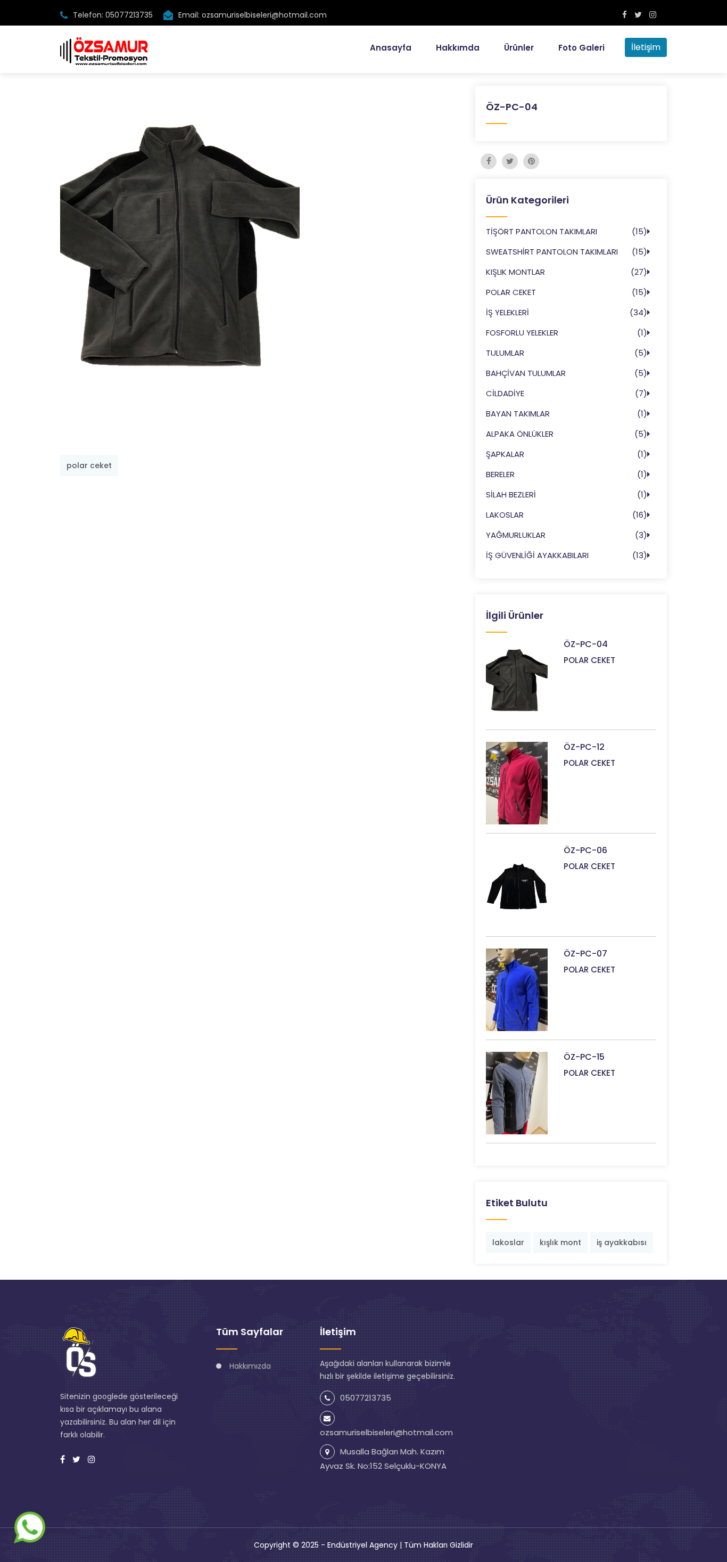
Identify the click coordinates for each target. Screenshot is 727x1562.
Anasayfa (390, 47)
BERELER (500, 474)
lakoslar (508, 1242)
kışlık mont (560, 1242)
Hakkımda (458, 47)
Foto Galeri (581, 47)
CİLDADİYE (505, 393)
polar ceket (89, 465)
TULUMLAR (505, 352)
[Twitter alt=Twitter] (638, 14)
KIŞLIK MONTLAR (515, 271)
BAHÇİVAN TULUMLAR (526, 373)
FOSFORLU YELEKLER (522, 332)
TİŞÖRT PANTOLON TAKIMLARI (541, 231)
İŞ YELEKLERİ (507, 312)
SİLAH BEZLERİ (511, 494)
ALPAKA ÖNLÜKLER (519, 433)
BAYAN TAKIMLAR (518, 413)
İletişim (645, 47)
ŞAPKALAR (505, 454)
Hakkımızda (250, 1366)
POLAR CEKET (511, 292)
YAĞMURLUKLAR (516, 535)
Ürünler (519, 47)
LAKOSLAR (505, 514)
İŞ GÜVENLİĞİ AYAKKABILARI (537, 555)
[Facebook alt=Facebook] (624, 14)
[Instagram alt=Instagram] (652, 14)
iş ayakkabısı (622, 1242)
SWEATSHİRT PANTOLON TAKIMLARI (552, 251)
